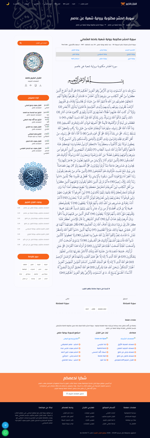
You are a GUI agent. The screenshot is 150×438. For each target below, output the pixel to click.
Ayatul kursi (101, 348)
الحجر (39, 269)
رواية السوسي (102, 54)
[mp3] (40, 85)
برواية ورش (103, 50)
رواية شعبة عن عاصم (114, 24)
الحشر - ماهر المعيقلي (69, 344)
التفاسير (36, 4)
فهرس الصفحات (89, 423)
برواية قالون (75, 50)
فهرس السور (90, 416)
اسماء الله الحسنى (99, 352)
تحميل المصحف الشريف (76, 393)
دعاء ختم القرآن (68, 413)
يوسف (33, 278)
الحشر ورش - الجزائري (70, 356)
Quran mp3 (102, 356)
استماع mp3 (75, 58)
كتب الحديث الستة (67, 420)
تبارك (20, 274)
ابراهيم (36, 274)
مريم (46, 269)
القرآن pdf (57, 4)
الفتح (32, 264)
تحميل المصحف (102, 309)
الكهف (25, 264)
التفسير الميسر (130, 50)
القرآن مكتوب (84, 4)
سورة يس (44, 274)
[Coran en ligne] (96, 338)
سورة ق (28, 274)
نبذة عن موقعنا (131, 420)
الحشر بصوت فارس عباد (69, 348)
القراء (73, 4)
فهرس (93, 309)
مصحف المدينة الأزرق (126, 344)
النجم (46, 278)
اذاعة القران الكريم (109, 420)
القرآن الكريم (130, 24)
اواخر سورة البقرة (67, 423)
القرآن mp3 (66, 4)
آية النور (103, 360)
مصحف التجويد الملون (125, 348)
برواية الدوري (131, 54)
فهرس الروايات (89, 413)
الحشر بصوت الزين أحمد (69, 352)
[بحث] (20, 43)
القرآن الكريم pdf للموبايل (124, 360)
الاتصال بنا (16, 4)
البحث (87, 309)
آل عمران (24, 278)
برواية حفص (103, 58)
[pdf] (35, 85)
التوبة (38, 264)
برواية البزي (131, 58)
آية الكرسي (102, 344)
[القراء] (26, 85)
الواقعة (24, 269)
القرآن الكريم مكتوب (108, 416)
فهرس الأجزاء (89, 420)
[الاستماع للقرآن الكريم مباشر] (31, 85)
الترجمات (26, 4)
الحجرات (32, 269)
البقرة (45, 264)
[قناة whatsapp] (5, 433)
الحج (40, 278)
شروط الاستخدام (130, 416)
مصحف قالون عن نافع (125, 356)
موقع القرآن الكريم (100, 432)
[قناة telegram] (5, 425)
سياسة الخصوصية (130, 413)
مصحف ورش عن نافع (126, 352)
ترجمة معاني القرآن (109, 423)
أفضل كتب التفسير (67, 416)
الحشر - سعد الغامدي (70, 360)
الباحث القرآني (48, 4)
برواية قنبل (75, 54)
